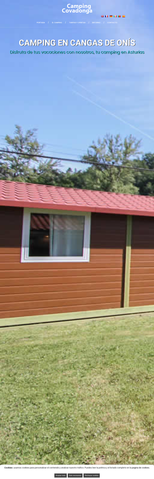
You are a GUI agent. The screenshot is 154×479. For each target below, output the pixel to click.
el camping (57, 22)
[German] (111, 16)
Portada (41, 22)
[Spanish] (123, 16)
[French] (106, 16)
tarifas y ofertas (77, 22)
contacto (112, 22)
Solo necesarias (75, 475)
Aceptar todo (60, 475)
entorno (96, 22)
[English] (102, 16)
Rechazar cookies (91, 475)
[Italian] (115, 16)
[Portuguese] (119, 16)
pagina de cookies (140, 467)
